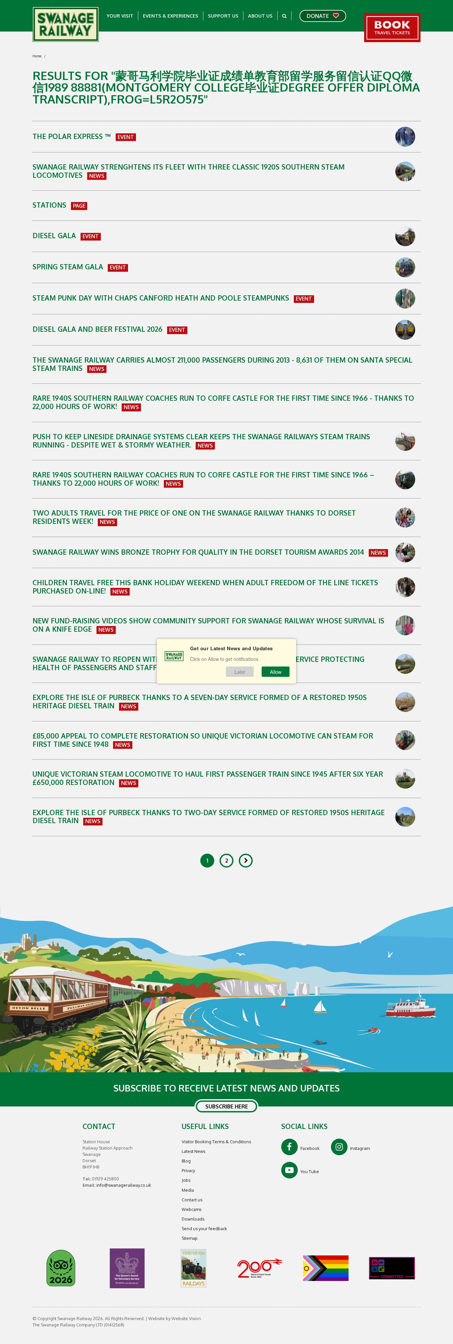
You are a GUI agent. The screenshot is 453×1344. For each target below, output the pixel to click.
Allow (276, 671)
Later (239, 671)
